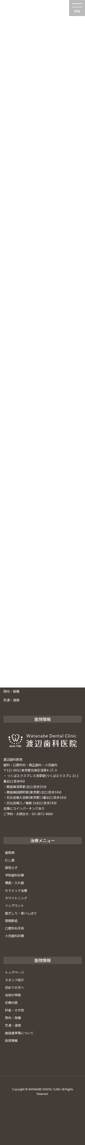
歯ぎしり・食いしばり (21, 913)
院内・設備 (11, 691)
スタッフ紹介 (14, 980)
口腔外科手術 (14, 928)
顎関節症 (11, 920)
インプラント (14, 905)
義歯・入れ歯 (14, 882)
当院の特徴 (13, 995)
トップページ (14, 972)
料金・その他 (14, 1010)
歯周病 (10, 852)
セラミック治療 (16, 890)
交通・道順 (11, 700)
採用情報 (11, 1040)
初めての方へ (14, 987)
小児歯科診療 (14, 935)
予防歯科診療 (14, 875)
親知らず (11, 867)
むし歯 (10, 860)
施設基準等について (19, 1033)
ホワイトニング (16, 898)
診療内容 (11, 1002)
